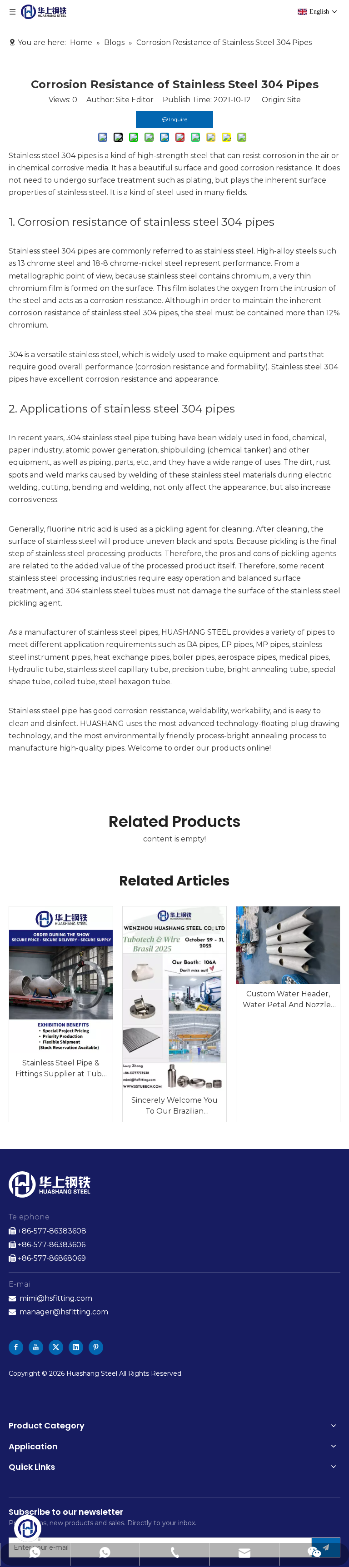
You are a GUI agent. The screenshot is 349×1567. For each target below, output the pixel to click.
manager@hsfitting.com (64, 1312)
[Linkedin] (76, 1347)
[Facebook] (16, 1347)
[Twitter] (56, 1347)
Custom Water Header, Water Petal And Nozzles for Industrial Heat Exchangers (288, 1000)
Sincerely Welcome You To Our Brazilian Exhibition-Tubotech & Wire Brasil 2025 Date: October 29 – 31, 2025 (174, 1106)
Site (294, 99)
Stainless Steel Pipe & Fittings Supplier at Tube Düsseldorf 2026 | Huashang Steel (60, 1069)
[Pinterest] (96, 1347)
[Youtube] (36, 1347)
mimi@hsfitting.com (56, 1298)
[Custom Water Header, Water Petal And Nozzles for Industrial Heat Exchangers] (288, 945)
